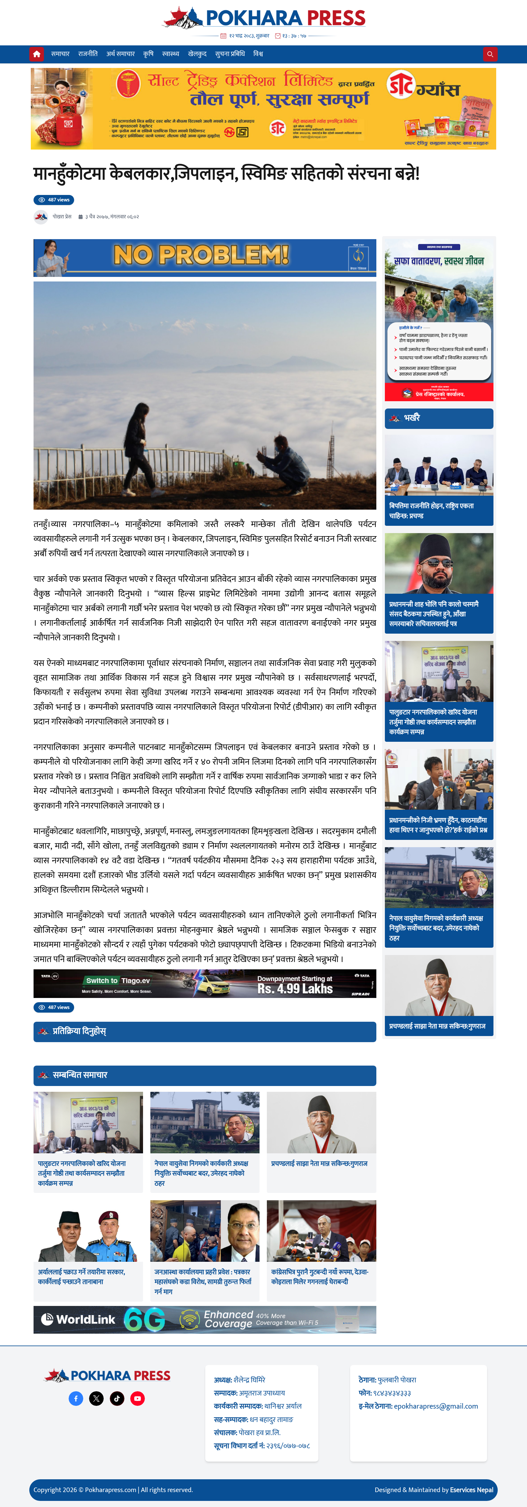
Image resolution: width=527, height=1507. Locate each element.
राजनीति (88, 54)
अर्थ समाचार (120, 54)
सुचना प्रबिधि (230, 54)
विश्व (258, 54)
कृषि (148, 54)
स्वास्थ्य (170, 54)
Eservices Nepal (471, 1490)
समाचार (60, 54)
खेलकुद (197, 54)
